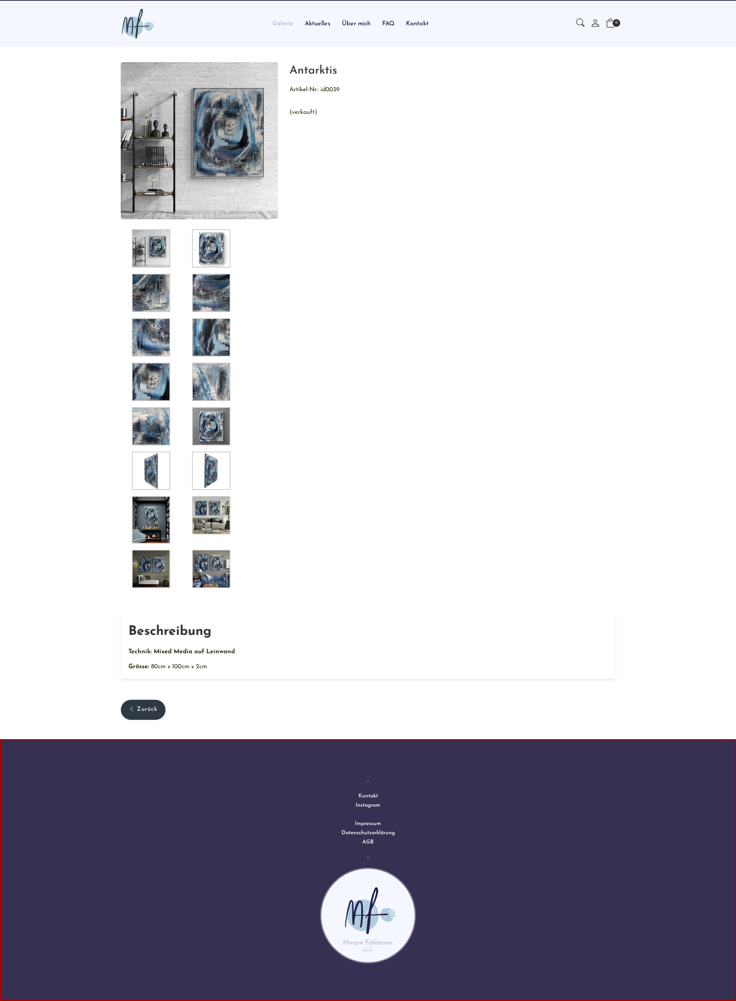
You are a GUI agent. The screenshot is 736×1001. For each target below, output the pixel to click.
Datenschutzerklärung (368, 833)
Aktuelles (317, 24)
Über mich (356, 24)
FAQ (388, 24)
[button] (580, 23)
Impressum (368, 824)
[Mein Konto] (595, 24)
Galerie (283, 24)
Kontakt (417, 24)
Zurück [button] (147, 709)
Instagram (368, 805)
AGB (368, 842)
